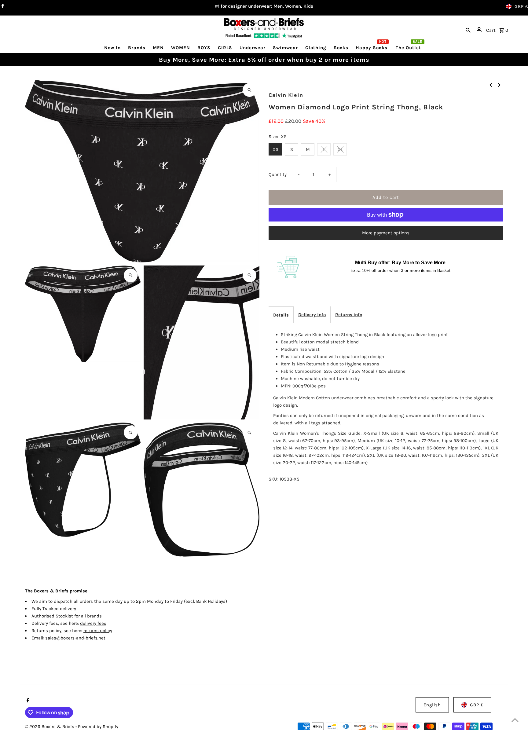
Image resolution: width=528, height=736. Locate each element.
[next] (499, 84)
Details (281, 315)
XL (340, 149)
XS (275, 149)
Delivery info (312, 314)
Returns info (348, 314)
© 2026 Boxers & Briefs (50, 726)
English (432, 705)
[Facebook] (2, 6)
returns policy (97, 630)
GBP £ (521, 6)
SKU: (273, 479)
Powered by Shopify (98, 726)
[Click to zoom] (249, 90)
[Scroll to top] (515, 720)
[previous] (490, 84)
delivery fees (93, 623)
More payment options (385, 233)
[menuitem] (112, 47)
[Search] (468, 29)
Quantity (278, 174)
